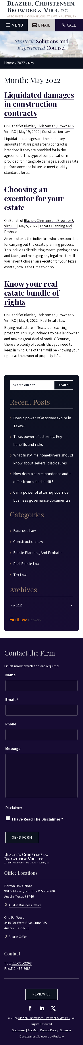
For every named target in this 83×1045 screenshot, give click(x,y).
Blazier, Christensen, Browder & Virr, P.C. (44, 1018)
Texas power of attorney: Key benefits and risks (37, 440)
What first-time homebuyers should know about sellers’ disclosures (43, 459)
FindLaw (58, 1036)
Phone (10, 724)
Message (13, 748)
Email (11, 699)
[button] (13, 23)
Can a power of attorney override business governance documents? (41, 496)
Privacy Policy (49, 1030)
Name (10, 674)
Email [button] (44, 25)
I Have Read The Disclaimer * (37, 819)
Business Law (24, 530)
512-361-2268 (22, 963)
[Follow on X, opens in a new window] (53, 1008)
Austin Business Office (25, 905)
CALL (71, 25)
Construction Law (56, 131)
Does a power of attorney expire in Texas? (42, 421)
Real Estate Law (52, 320)
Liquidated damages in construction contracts (39, 104)
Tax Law (20, 574)
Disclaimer (13, 807)
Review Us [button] (41, 994)
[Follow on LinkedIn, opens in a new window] (41, 1008)
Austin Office (18, 936)
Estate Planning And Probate (37, 552)
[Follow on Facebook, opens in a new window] (30, 1008)
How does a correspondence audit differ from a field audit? (42, 477)
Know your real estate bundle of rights (31, 292)
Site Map (32, 1030)
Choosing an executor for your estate (34, 198)
